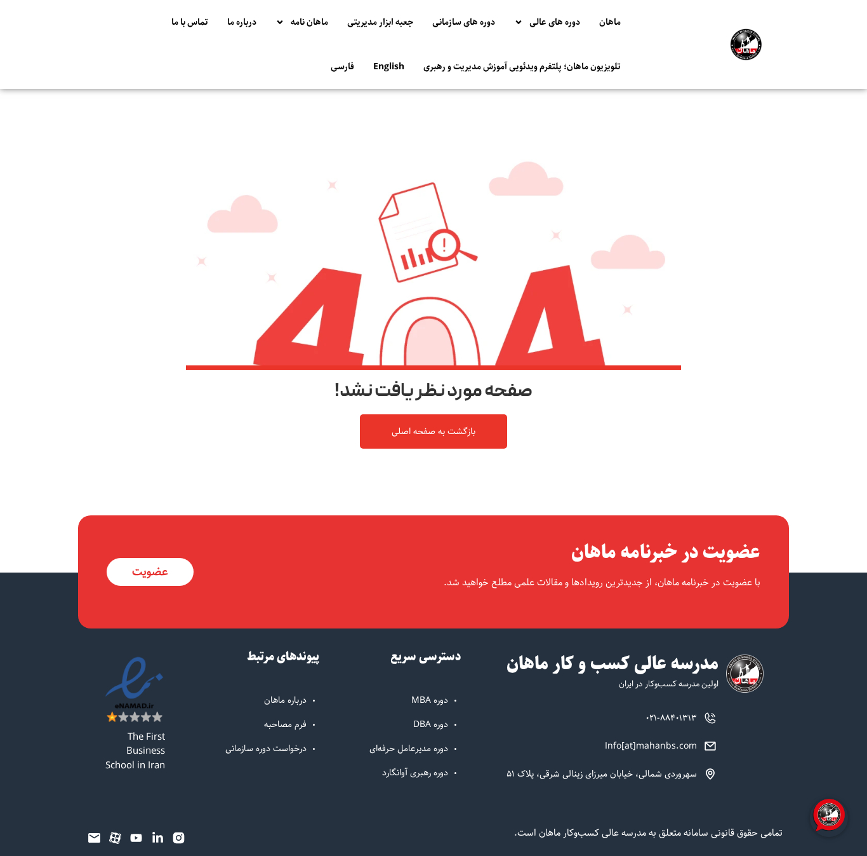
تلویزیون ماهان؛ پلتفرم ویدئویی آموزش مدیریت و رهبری (522, 66)
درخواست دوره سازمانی (266, 748)
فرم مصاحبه (285, 724)
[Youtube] (136, 837)
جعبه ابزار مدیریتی (380, 22)
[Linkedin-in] (157, 837)
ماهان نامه (309, 22)
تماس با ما (189, 22)
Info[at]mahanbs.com (651, 746)
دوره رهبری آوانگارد (415, 772)
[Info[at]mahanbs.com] (710, 746)
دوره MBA (429, 700)
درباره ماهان (285, 700)
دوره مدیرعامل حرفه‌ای (408, 748)
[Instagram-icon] (179, 837)
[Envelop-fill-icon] (93, 837)
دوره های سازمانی (463, 22)
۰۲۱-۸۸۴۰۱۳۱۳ (671, 718)
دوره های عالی (554, 22)
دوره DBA (430, 724)
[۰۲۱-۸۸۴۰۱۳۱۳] (710, 718)
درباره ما (241, 22)
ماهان (610, 22)
